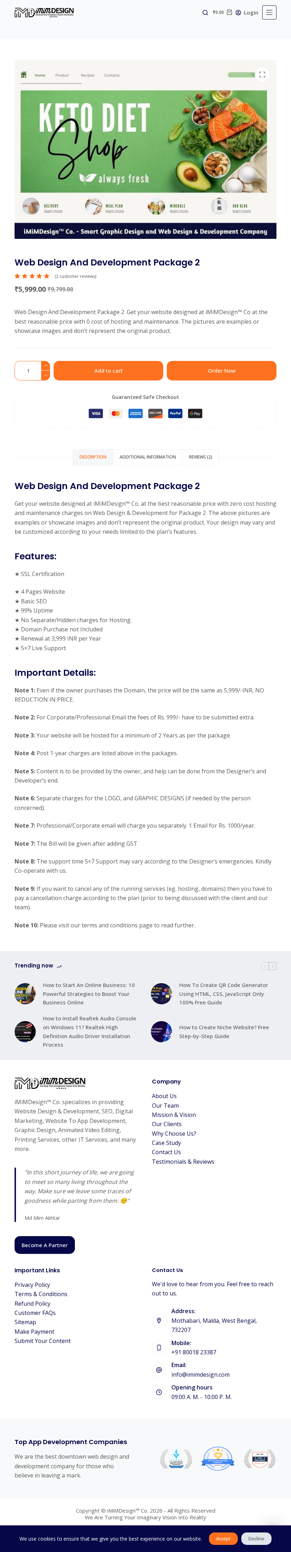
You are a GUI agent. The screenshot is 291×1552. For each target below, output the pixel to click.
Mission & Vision (174, 1115)
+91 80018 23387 (193, 1352)
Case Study (166, 1143)
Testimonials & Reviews (183, 1162)
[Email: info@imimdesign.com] (159, 1370)
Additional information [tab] (148, 457)
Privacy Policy (32, 1285)
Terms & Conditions (41, 1294)
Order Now (222, 370)
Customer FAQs (35, 1313)
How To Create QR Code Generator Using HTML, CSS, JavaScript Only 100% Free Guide (223, 993)
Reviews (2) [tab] (200, 457)
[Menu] (269, 12)
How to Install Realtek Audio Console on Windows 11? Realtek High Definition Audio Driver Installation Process (89, 1031)
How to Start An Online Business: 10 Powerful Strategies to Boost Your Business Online (89, 993)
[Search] (205, 12)
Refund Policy (32, 1303)
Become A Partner (45, 1245)
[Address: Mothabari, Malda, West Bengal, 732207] (159, 1321)
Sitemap (25, 1322)
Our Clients (167, 1124)
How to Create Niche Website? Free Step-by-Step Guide (224, 1032)
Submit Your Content (43, 1341)
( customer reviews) (75, 276)
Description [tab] (92, 457)
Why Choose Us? (174, 1133)
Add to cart (108, 370)
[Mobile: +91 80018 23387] (159, 1347)
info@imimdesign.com (200, 1374)
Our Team (165, 1105)
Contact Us (166, 1152)
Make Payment (34, 1332)
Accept (223, 1538)
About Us (164, 1096)
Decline (256, 1538)
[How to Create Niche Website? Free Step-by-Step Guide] (161, 1031)
